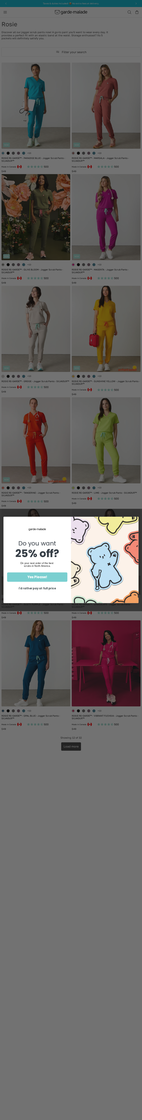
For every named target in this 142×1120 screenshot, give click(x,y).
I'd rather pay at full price (37, 589)
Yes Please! (37, 577)
